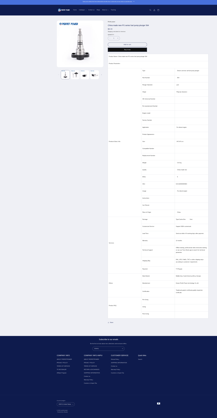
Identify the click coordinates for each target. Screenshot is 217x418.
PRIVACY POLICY (62, 362)
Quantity (111, 34)
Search (140, 359)
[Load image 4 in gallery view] (94, 74)
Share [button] (111, 322)
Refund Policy (115, 359)
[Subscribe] (122, 349)
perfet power (64, 410)
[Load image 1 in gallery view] (65, 74)
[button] (82, 10)
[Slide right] (101, 75)
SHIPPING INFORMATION (92, 373)
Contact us (87, 376)
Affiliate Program (61, 373)
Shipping (110, 31)
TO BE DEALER (61, 369)
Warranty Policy (88, 379)
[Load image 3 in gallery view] (84, 74)
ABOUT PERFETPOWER (64, 359)
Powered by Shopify (62, 412)
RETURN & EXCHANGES (91, 369)
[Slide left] (59, 75)
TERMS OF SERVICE (63, 366)
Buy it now (127, 49)
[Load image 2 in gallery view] (75, 74)
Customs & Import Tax (90, 383)
